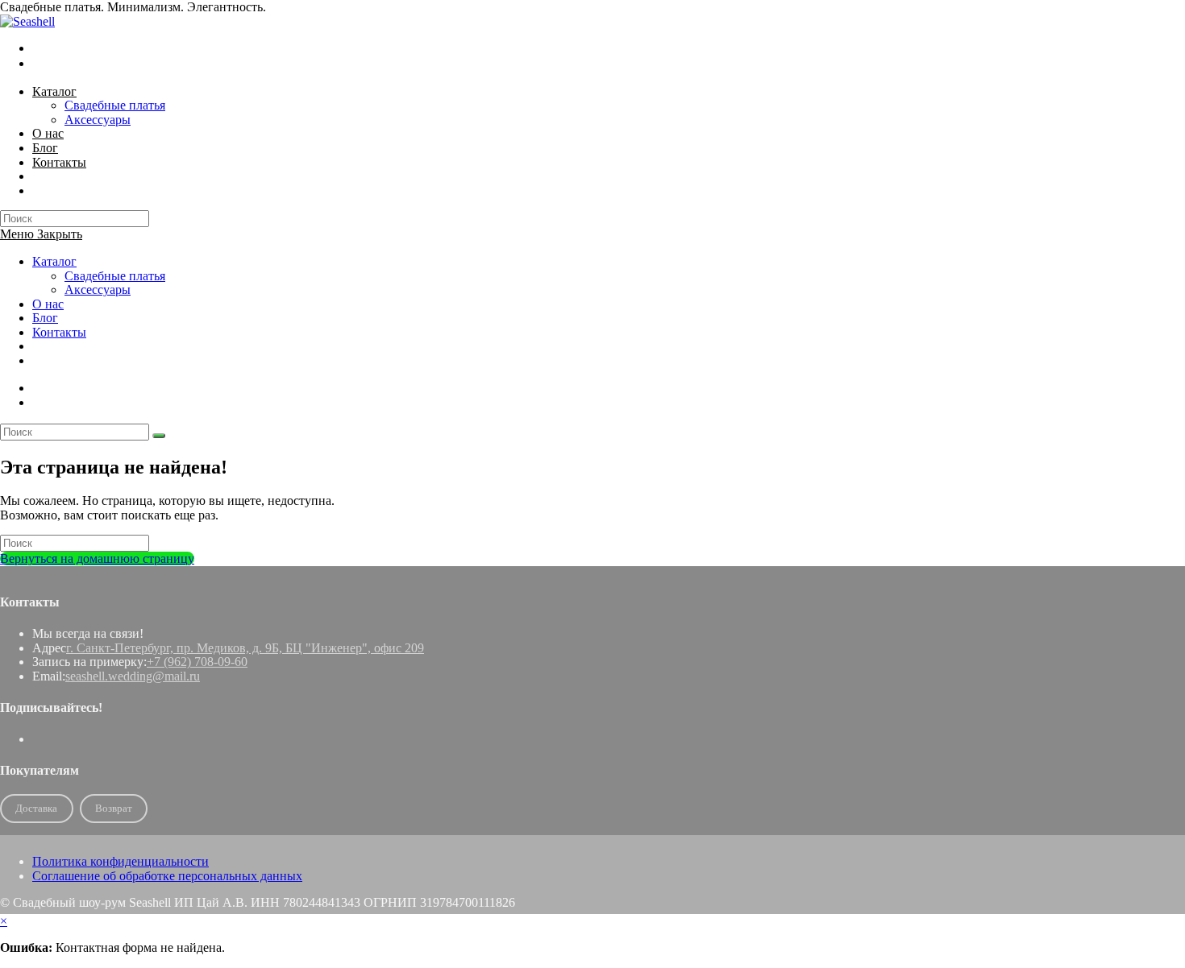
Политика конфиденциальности (120, 861)
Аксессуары (97, 289)
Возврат (113, 808)
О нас (48, 304)
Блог (45, 318)
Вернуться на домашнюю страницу (97, 558)
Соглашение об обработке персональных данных (167, 876)
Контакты (59, 332)
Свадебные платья (114, 276)
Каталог (54, 261)
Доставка (36, 808)
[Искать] (158, 435)
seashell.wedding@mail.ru (132, 676)
